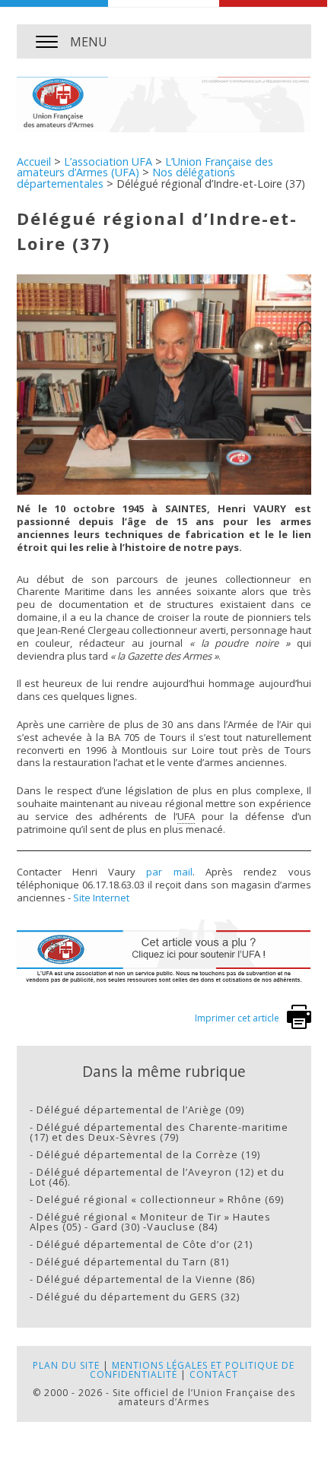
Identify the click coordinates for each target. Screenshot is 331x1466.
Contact (213, 1374)
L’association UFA (108, 161)
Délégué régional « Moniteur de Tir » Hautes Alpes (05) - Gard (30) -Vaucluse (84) (150, 1221)
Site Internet (101, 897)
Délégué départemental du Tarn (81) (133, 1261)
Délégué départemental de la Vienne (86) (146, 1279)
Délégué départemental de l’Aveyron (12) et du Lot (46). (157, 1177)
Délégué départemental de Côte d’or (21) (145, 1244)
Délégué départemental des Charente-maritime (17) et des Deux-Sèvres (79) (159, 1132)
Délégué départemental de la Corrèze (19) (148, 1154)
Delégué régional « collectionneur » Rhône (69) (160, 1199)
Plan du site (66, 1365)
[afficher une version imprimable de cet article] (299, 1025)
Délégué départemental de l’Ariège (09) (140, 1109)
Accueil (34, 161)
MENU (88, 42)
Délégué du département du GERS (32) (138, 1296)
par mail (169, 872)
